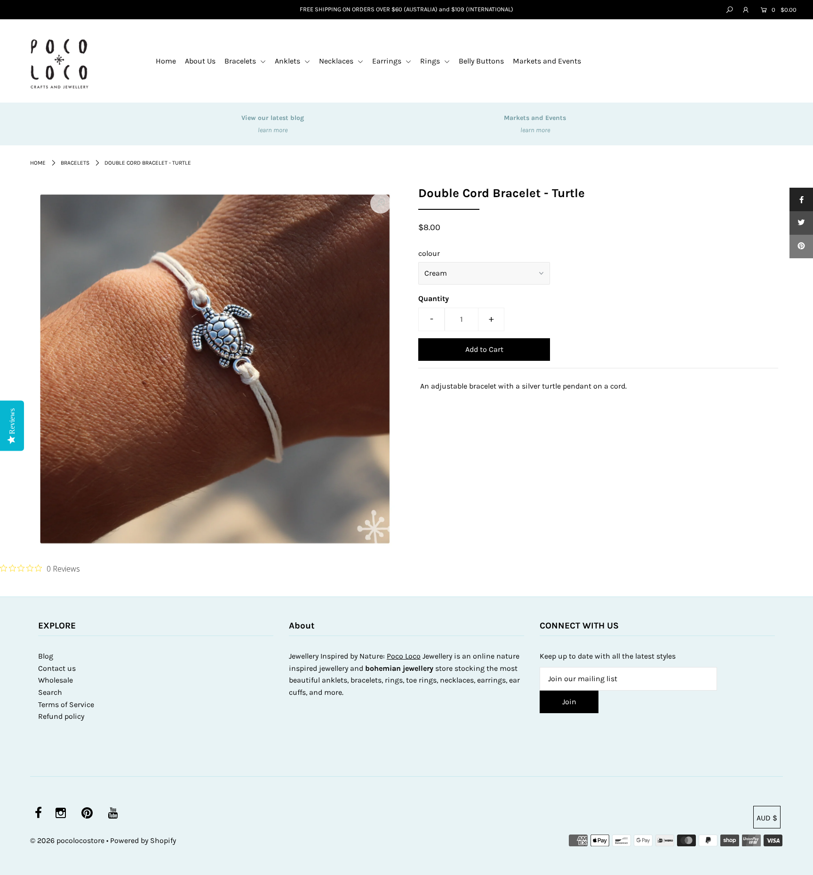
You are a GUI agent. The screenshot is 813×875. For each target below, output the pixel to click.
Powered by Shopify (143, 840)
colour (429, 253)
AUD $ (767, 817)
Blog (45, 656)
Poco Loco (404, 656)
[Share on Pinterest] (801, 246)
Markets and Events (547, 60)
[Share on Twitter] (801, 223)
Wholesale (55, 680)
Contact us (57, 668)
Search (50, 692)
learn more (272, 130)
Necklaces (337, 60)
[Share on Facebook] (801, 199)
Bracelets (241, 60)
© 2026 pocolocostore (67, 840)
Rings (431, 60)
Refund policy (61, 716)
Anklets (288, 60)
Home (166, 60)
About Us (200, 60)
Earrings (387, 60)
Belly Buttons (481, 60)
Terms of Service (66, 704)
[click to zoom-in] (380, 203)
